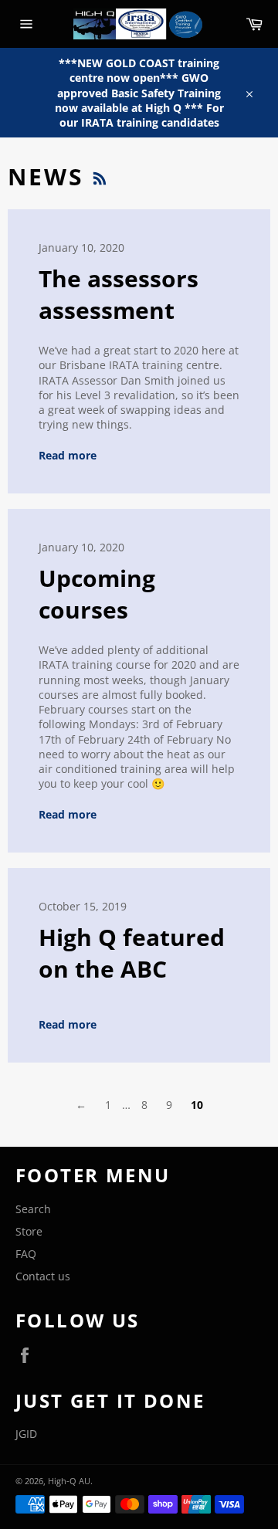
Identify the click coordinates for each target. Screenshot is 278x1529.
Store (28, 1231)
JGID (26, 1433)
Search (33, 1209)
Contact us (42, 1276)
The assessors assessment (118, 294)
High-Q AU (69, 1481)
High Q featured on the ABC (132, 953)
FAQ (25, 1253)
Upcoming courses (97, 594)
